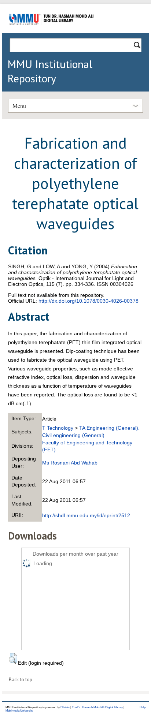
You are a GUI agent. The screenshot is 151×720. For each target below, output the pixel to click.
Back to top (20, 679)
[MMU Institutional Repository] (51, 32)
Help (143, 707)
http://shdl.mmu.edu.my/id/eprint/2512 (86, 515)
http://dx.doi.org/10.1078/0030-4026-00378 (88, 301)
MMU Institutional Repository (49, 71)
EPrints (65, 707)
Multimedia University (19, 710)
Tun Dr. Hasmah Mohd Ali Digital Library (97, 707)
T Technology (57, 428)
